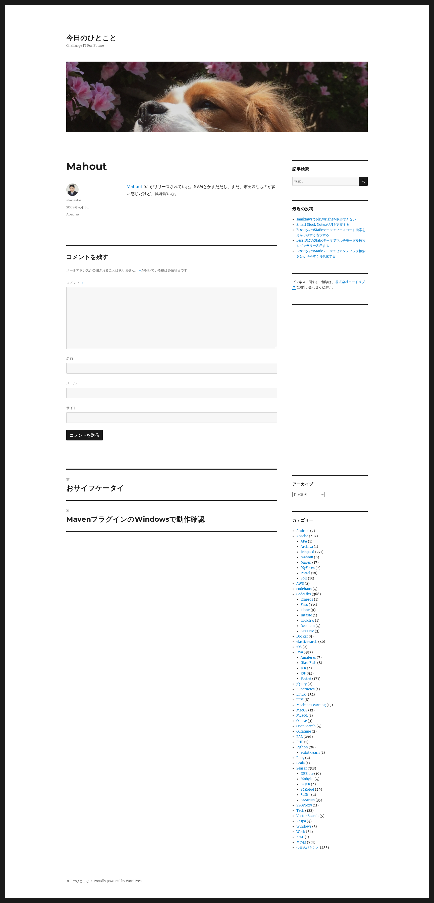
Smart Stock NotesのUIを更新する (322, 224)
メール (71, 383)
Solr (304, 578)
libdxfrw (307, 620)
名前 (69, 358)
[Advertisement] (330, 386)
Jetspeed (307, 552)
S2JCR (305, 784)
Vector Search (307, 816)
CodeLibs (303, 594)
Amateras (308, 657)
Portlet (306, 678)
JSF (303, 673)
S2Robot (307, 789)
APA (304, 541)
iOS (299, 647)
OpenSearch (306, 726)
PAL (299, 737)
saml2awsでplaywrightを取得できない (326, 219)
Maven (306, 562)
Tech (300, 810)
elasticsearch (306, 642)
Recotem (308, 626)
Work (300, 832)
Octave (301, 721)
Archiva (307, 547)
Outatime (303, 731)
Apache (72, 214)
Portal (305, 573)
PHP (299, 742)
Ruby (300, 758)
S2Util (305, 795)
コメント (74, 283)
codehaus (304, 589)
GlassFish (308, 663)
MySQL (302, 715)
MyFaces (308, 568)
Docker (302, 636)
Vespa (301, 821)
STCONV (307, 631)
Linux (301, 694)
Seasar (301, 768)
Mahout (134, 186)
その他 (301, 842)
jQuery (301, 684)
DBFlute (307, 774)
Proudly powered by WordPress (118, 881)
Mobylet (307, 779)
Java (299, 652)
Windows (303, 826)
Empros (307, 599)
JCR (303, 668)
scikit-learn (310, 752)
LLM (300, 700)
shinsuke (73, 200)
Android (302, 531)
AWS (300, 583)
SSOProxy (304, 805)
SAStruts (308, 800)
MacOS (301, 710)
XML (300, 837)
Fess (304, 605)
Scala (300, 763)
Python (302, 747)
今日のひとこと (91, 37)
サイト (71, 408)
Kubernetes (305, 689)
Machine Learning (311, 705)
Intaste (306, 615)
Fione (305, 610)
